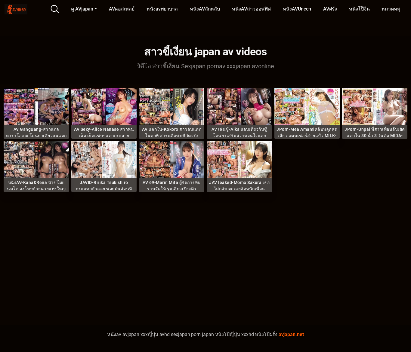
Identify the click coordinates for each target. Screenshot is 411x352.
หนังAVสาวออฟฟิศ (251, 9)
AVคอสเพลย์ (121, 9)
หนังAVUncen (297, 9)
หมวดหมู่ (391, 9)
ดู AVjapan (82, 9)
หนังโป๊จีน (359, 9)
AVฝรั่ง (330, 9)
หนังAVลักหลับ (205, 9)
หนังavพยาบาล (162, 9)
